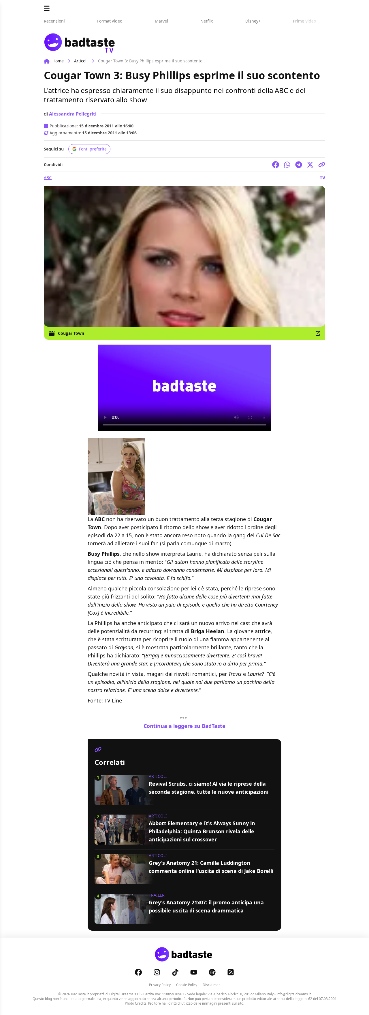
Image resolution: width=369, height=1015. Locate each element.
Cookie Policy (186, 984)
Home (58, 61)
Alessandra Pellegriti (73, 114)
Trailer (157, 895)
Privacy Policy (160, 984)
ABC (48, 177)
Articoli (81, 61)
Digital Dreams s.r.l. (124, 994)
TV (322, 177)
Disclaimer (211, 984)
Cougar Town (71, 333)
